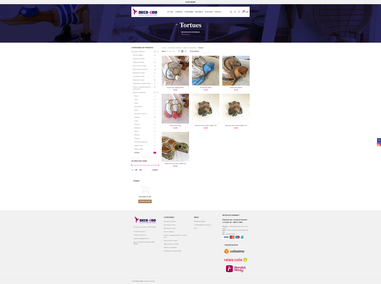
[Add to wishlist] (187, 63)
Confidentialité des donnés (202, 225)
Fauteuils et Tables (139, 58)
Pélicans (137, 135)
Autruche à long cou (140, 113)
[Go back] (177, 25)
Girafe (136, 110)
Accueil (164, 48)
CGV (195, 228)
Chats (136, 121)
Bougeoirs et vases (139, 73)
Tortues (137, 152)
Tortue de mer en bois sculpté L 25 (236, 125)
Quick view (187, 59)
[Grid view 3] (182, 51)
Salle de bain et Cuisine (140, 69)
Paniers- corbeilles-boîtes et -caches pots (142, 88)
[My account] (231, 12)
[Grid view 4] (186, 51)
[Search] (235, 12)
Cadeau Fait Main (138, 62)
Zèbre (136, 103)
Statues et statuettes (139, 92)
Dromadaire (138, 106)
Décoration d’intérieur (138, 51)
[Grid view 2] (179, 51)
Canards (137, 117)
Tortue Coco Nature (236, 87)
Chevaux (137, 124)
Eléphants (137, 128)
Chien (136, 99)
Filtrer (154, 170)
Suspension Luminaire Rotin (142, 83)
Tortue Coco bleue (205, 87)
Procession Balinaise (140, 142)
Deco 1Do (139, 281)
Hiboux (136, 131)
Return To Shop (145, 201)
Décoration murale (138, 80)
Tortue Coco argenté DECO (175, 87)
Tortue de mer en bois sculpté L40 (175, 163)
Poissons (137, 138)
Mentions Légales (199, 221)
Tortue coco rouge (175, 125)
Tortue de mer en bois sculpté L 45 (205, 125)
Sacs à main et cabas (139, 66)
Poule (136, 96)
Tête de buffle (138, 149)
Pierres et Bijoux (138, 55)
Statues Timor (138, 145)
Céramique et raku (139, 76)
